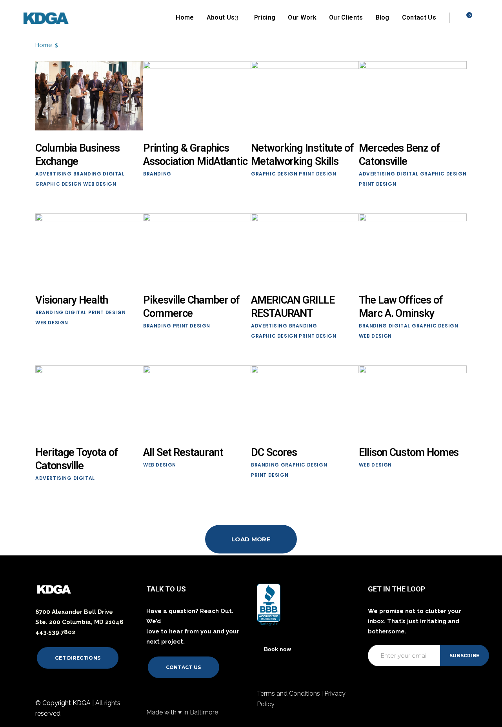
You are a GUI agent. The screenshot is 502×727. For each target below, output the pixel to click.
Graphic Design (58, 184)
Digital (113, 173)
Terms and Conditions (289, 693)
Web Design (99, 184)
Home (43, 45)
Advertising (53, 173)
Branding (87, 173)
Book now (277, 649)
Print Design (317, 173)
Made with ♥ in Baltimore (182, 712)
